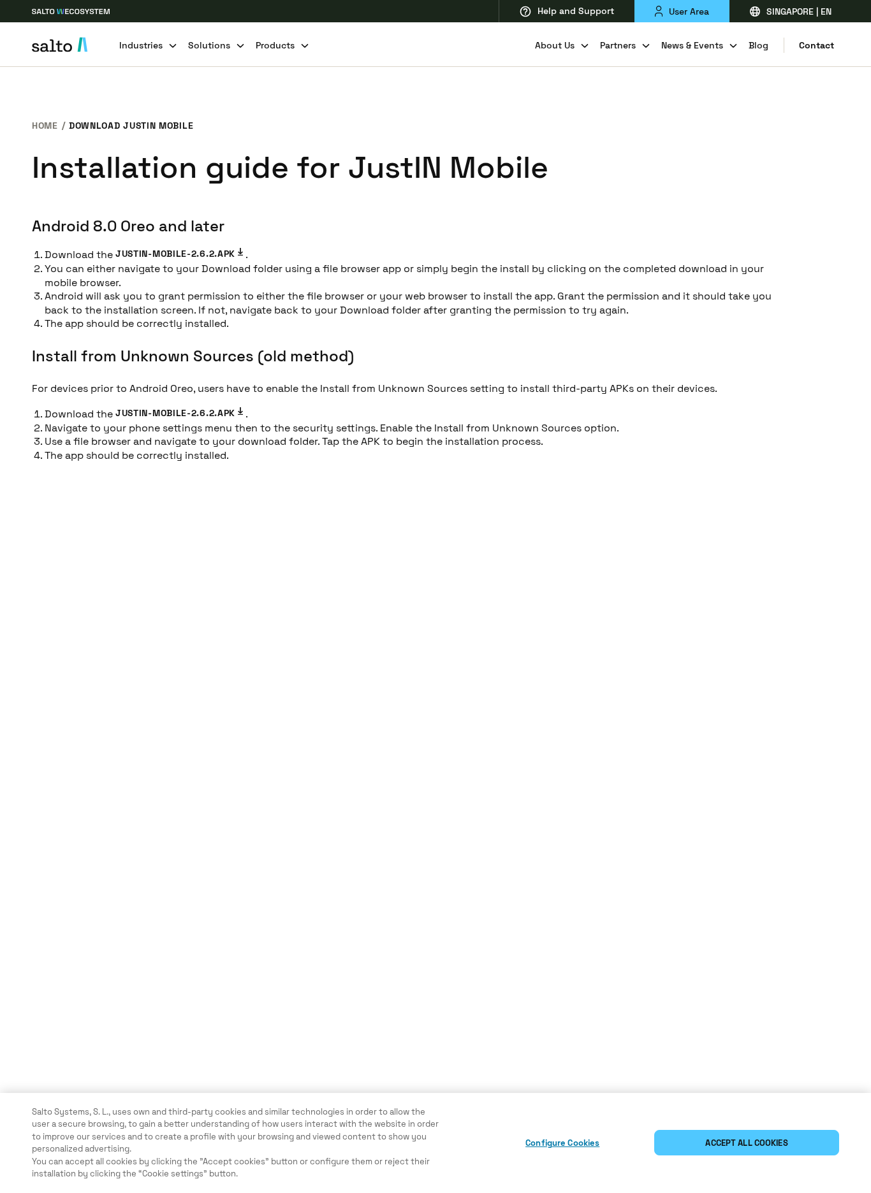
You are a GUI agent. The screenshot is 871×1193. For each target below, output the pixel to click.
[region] (435, 1143)
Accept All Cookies (746, 1143)
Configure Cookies (562, 1143)
